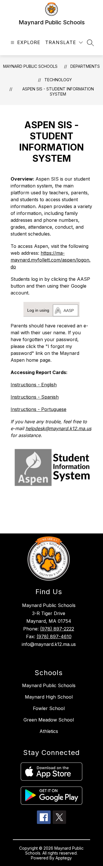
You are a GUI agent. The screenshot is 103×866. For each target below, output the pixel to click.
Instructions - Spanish (35, 397)
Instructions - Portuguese (38, 409)
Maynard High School (49, 697)
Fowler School (49, 708)
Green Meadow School (48, 720)
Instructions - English (34, 384)
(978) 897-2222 (57, 629)
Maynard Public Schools (30, 66)
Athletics (48, 731)
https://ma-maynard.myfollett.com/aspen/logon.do (50, 260)
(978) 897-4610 (54, 636)
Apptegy (64, 857)
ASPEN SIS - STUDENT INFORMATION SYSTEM (58, 91)
